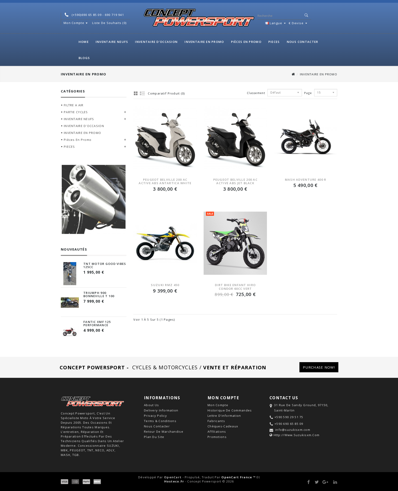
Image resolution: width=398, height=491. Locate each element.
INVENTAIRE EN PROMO (204, 42)
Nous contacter (302, 42)
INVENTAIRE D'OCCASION (156, 42)
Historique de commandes (230, 410)
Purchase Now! (319, 367)
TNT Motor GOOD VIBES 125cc (104, 265)
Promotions (217, 437)
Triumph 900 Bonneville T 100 (98, 294)
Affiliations (217, 431)
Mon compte (218, 405)
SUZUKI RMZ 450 (165, 285)
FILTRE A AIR (73, 105)
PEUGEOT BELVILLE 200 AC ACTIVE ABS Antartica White (165, 181)
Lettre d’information (224, 416)
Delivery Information (161, 410)
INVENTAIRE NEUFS (112, 42)
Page (305, 93)
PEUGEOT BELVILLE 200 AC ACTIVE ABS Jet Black (235, 181)
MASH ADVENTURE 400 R (305, 179)
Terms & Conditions (160, 421)
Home (84, 42)
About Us (151, 405)
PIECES (274, 42)
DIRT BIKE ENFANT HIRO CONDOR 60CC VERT (235, 286)
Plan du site (154, 437)
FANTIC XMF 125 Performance (97, 323)
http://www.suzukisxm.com (297, 435)
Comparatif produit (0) (166, 93)
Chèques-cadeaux (223, 426)
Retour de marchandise (163, 431)
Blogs (84, 58)
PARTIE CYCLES (76, 112)
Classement (256, 93)
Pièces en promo (246, 42)
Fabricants (216, 421)
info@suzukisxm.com (292, 430)
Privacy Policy (155, 416)
